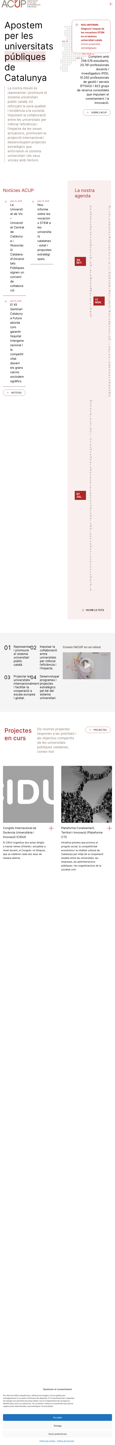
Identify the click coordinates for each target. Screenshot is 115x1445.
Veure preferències (57, 1434)
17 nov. (98, 301)
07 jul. (79, 495)
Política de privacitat (65, 1441)
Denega (57, 1425)
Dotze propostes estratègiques (92, 36)
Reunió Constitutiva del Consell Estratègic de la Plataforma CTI (91, 261)
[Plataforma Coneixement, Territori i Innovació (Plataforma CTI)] (109, 828)
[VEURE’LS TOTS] (83, 610)
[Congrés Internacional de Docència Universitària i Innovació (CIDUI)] (51, 828)
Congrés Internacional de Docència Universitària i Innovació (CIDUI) (19, 832)
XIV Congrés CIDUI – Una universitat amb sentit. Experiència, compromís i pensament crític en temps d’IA (91, 495)
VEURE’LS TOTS (95, 610)
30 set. (79, 261)
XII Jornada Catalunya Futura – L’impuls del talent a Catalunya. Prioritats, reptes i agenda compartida (110, 301)
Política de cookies (47, 1441)
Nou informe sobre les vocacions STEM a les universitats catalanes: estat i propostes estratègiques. (44, 232)
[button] (111, 4)
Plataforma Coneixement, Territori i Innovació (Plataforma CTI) (82, 832)
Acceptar (57, 1417)
